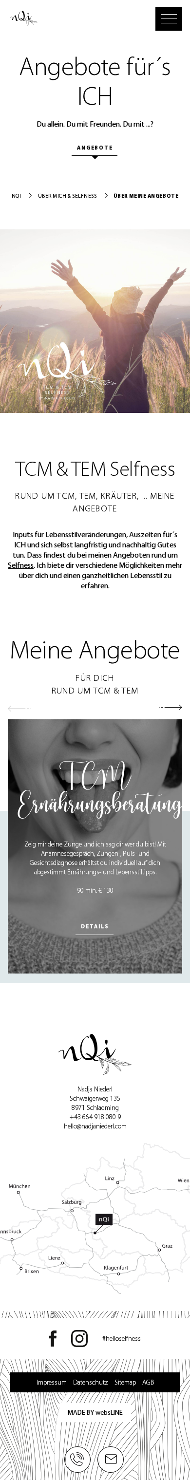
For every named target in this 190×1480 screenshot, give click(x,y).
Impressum (52, 1382)
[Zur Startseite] (24, 20)
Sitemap (125, 1382)
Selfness (21, 565)
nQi (16, 196)
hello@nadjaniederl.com (95, 1126)
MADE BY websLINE (95, 1412)
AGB (148, 1382)
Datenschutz (90, 1382)
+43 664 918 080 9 (95, 1117)
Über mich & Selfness (67, 196)
